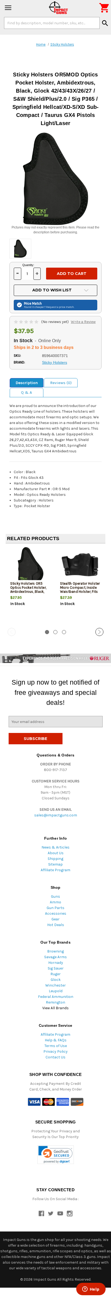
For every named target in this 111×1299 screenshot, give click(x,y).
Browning (55, 951)
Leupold (56, 991)
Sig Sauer (56, 968)
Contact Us (55, 1057)
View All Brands (55, 1008)
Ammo (55, 902)
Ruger (55, 974)
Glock (56, 979)
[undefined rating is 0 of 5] (26, 321)
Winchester (55, 985)
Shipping (55, 858)
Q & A (26, 392)
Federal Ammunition (55, 996)
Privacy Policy (55, 1051)
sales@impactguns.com (55, 815)
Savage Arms (55, 957)
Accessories (55, 913)
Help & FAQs (56, 1040)
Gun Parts (55, 908)
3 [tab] (64, 632)
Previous (12, 632)
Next (99, 632)
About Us (56, 853)
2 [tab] (55, 632)
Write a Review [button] (83, 321)
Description (27, 382)
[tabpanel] (31, 586)
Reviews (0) (61, 382)
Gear (55, 919)
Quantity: (28, 265)
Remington (55, 1002)
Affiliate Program (55, 870)
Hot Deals (55, 925)
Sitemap (55, 864)
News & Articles (55, 847)
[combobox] (52, 23)
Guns (55, 896)
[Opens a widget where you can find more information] (91, 1289)
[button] (56, 1155)
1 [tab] (47, 632)
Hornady (55, 962)
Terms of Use (55, 1046)
